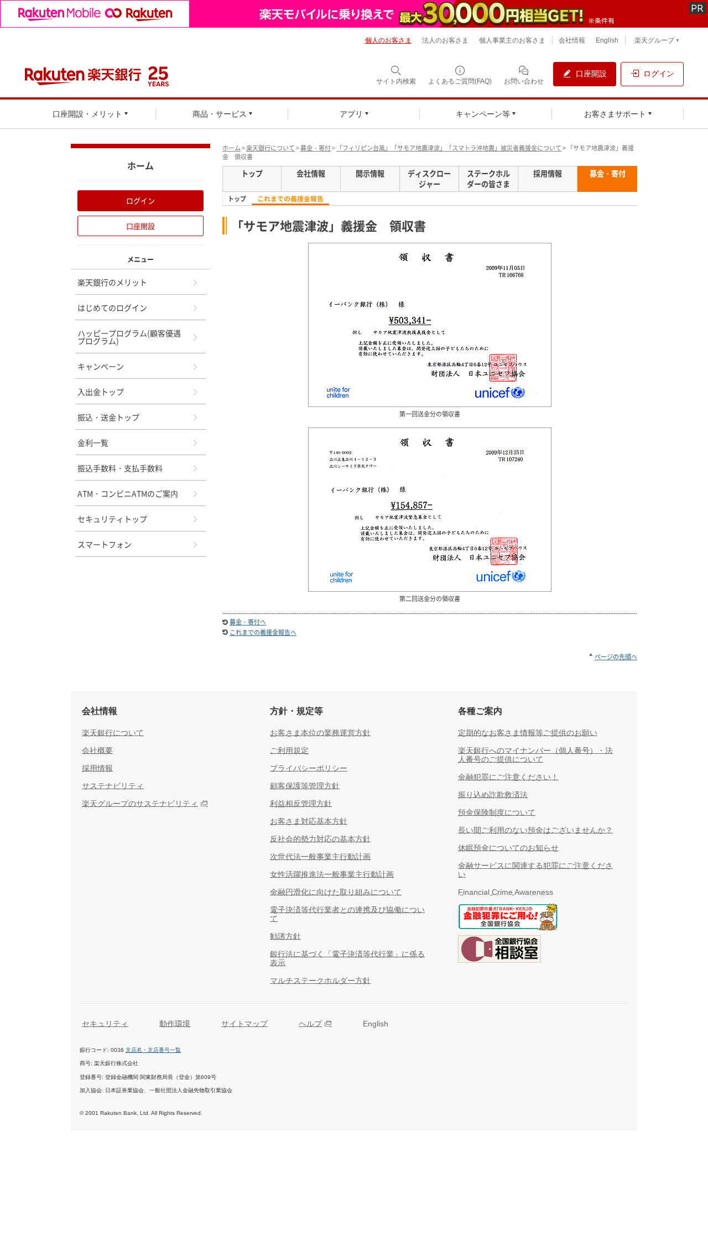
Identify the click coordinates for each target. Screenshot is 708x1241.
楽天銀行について (270, 148)
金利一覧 (92, 442)
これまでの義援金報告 (290, 199)
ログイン (140, 200)
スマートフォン (104, 544)
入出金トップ (100, 391)
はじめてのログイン (112, 307)
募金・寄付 (315, 148)
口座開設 (140, 226)
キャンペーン (100, 366)
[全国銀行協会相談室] (499, 951)
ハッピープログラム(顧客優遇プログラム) (129, 336)
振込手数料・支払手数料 (120, 467)
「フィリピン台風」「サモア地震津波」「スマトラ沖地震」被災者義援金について (448, 148)
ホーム (231, 148)
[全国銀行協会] (508, 919)
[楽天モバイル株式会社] (354, 14)
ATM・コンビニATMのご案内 (127, 493)
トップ (237, 199)
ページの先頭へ (616, 656)
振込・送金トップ (108, 417)
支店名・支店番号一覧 (153, 1050)
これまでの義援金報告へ (263, 632)
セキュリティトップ (112, 518)
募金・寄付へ (248, 622)
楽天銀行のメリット (112, 282)
